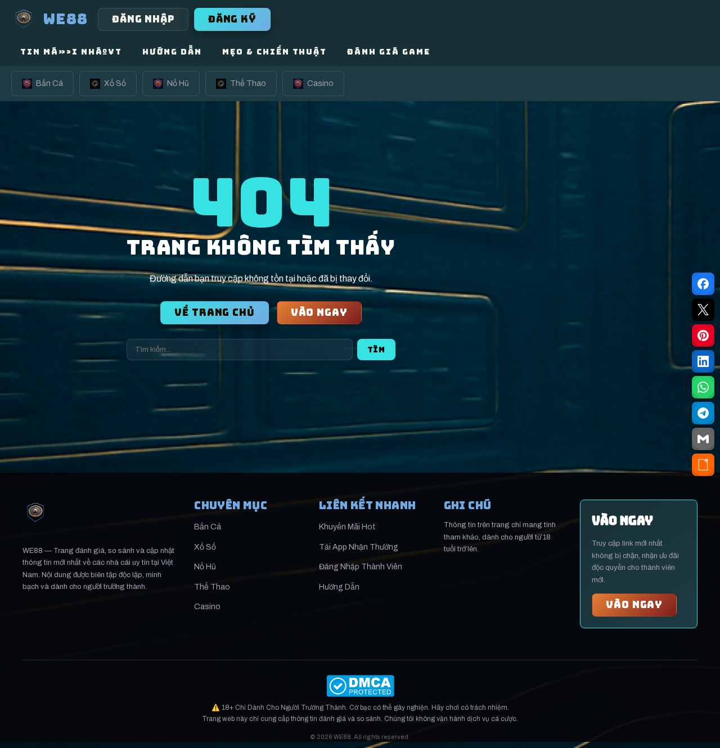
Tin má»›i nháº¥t (71, 52)
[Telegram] (703, 413)
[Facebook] (703, 284)
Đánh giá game (388, 52)
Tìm (376, 349)
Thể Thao (248, 83)
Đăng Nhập (143, 19)
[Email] (703, 439)
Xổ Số (115, 83)
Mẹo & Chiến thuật (274, 52)
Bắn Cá (49, 83)
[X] (703, 309)
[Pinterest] (703, 335)
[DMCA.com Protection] (360, 686)
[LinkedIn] (703, 361)
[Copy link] (703, 465)
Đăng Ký (232, 19)
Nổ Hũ (178, 83)
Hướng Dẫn (339, 587)
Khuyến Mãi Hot (347, 527)
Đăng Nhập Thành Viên (360, 567)
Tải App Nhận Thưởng (358, 547)
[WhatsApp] (703, 387)
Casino (320, 83)
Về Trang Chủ (214, 312)
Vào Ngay (319, 312)
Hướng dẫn (172, 52)
